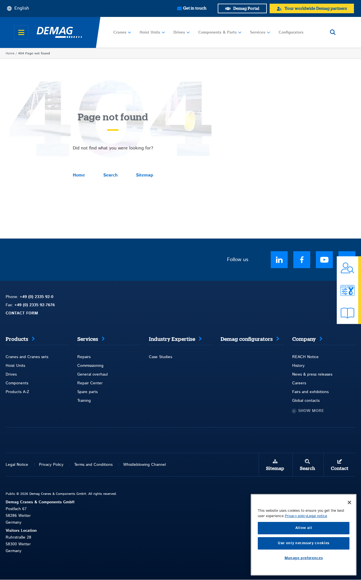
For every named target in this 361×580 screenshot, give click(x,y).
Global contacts (306, 400)
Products (17, 339)
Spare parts (87, 392)
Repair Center (90, 383)
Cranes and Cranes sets (27, 357)
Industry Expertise (172, 339)
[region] (303, 534)
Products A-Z (17, 392)
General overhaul (92, 374)
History (298, 366)
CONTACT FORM (22, 313)
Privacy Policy (51, 464)
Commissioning (90, 366)
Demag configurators (247, 339)
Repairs (84, 357)
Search (110, 175)
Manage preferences (304, 558)
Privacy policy (296, 516)
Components (17, 383)
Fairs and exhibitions (310, 392)
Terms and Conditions (93, 464)
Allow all (303, 528)
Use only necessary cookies (303, 543)
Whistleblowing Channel (144, 464)
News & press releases (312, 374)
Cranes (119, 32)
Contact (339, 468)
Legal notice (317, 516)
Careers (299, 383)
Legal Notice (17, 464)
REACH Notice (305, 357)
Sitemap (144, 175)
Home (10, 53)
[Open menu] (21, 32)
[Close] (349, 502)
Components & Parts (217, 32)
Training (84, 400)
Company (304, 339)
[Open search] (332, 32)
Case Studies (160, 357)
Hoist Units (150, 32)
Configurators (291, 32)
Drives (179, 32)
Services (257, 32)
